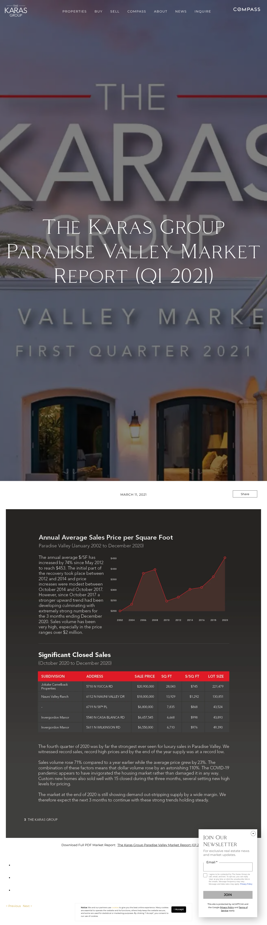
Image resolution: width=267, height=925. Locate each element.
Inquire (202, 12)
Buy (99, 12)
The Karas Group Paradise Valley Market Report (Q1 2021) (161, 845)
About (161, 12)
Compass (136, 12)
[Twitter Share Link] (245, 504)
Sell (115, 12)
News (181, 12)
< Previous (13, 906)
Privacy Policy (246, 884)
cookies (115, 908)
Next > (27, 906)
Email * (211, 862)
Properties (75, 12)
